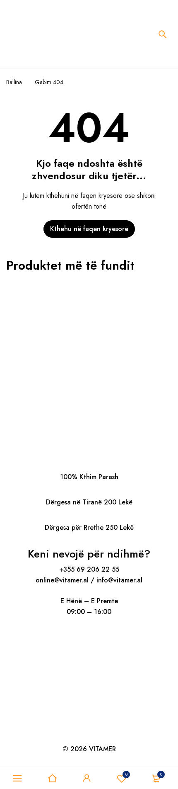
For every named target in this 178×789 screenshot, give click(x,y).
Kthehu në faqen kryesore (89, 229)
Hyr (87, 778)
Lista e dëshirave (126, 774)
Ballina (14, 82)
